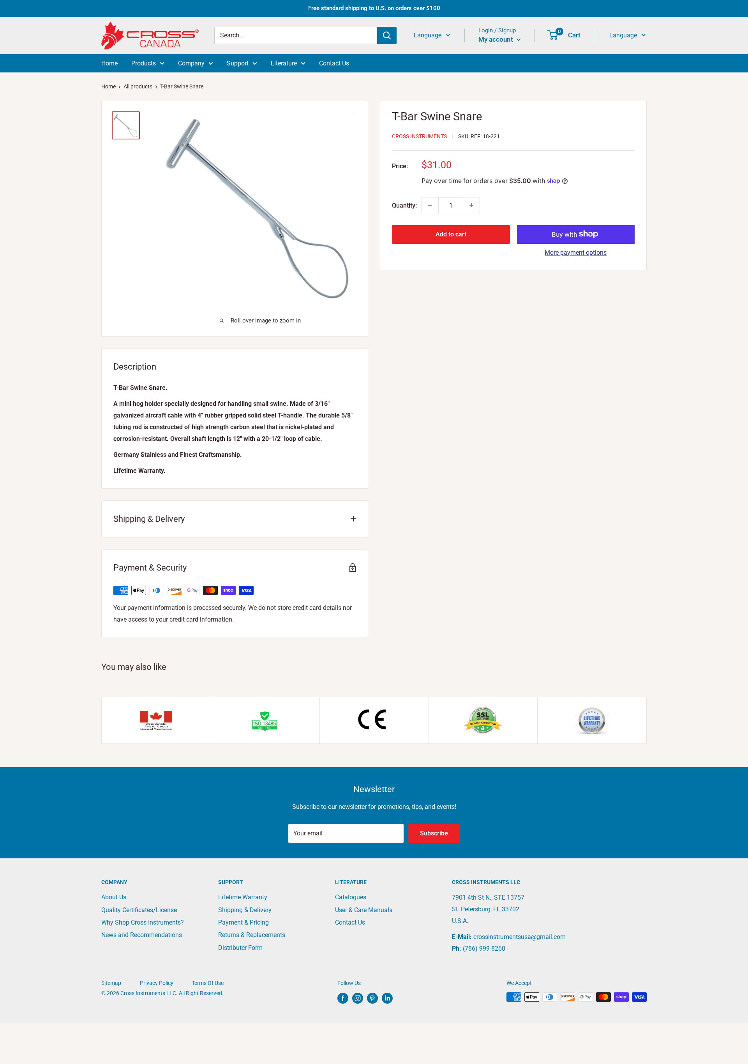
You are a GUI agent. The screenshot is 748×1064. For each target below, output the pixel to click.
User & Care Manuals (363, 910)
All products (137, 86)
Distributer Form (240, 947)
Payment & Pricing (243, 922)
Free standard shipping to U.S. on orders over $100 (374, 8)
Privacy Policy (156, 983)
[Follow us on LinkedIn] (387, 997)
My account (496, 39)
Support (238, 63)
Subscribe (434, 833)
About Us (113, 897)
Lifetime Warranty (242, 897)
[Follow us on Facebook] (342, 997)
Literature (284, 63)
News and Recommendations (141, 935)
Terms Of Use (208, 983)
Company (191, 63)
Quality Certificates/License (139, 910)
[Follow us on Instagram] (357, 997)
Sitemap (111, 983)
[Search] (387, 35)
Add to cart (451, 234)
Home (109, 63)
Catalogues (350, 897)
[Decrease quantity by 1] (430, 205)
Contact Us (334, 63)
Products (143, 63)
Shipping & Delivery (245, 910)
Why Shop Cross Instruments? (142, 922)
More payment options (576, 252)
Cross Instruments (419, 136)
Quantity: (404, 205)
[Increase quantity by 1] (471, 205)
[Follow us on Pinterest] (372, 997)
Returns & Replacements (251, 935)
